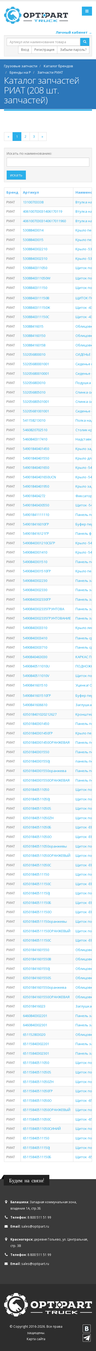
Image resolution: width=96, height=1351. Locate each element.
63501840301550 (36, 752)
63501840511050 (36, 789)
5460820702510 (35, 429)
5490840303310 (35, 627)
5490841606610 (35, 704)
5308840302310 (35, 258)
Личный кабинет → (74, 32)
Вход (25, 49)
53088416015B (34, 345)
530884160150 (34, 335)
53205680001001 (36, 364)
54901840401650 (36, 467)
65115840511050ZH (38, 1081)
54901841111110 (36, 514)
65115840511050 (36, 1062)
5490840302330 (35, 589)
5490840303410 (35, 638)
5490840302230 (35, 580)
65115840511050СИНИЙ (42, 1128)
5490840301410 (35, 552)
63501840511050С (37, 865)
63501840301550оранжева (44, 770)
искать (16, 174)
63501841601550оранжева (44, 987)
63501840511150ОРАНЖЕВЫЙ (46, 931)
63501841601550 (36, 949)
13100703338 (33, 202)
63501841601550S (37, 977)
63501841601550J (36, 968)
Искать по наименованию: (29, 153)
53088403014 (33, 230)
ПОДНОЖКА (85, 666)
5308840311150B (36, 298)
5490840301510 (35, 561)
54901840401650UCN (39, 477)
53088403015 (33, 239)
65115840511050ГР (38, 1091)
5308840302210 (35, 249)
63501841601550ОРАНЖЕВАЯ (46, 997)
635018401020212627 (40, 714)
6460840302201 (35, 1015)
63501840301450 (36, 723)
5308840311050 (35, 267)
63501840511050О (37, 836)
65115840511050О (37, 1100)
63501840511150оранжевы (45, 921)
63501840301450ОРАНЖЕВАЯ (46, 742)
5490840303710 (35, 647)
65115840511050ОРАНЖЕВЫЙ (46, 1109)
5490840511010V (36, 675)
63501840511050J (36, 799)
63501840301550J (36, 761)
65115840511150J (36, 1147)
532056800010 (34, 354)
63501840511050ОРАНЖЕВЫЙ (46, 855)
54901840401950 (36, 486)
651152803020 (34, 1034)
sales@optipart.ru (35, 1226)
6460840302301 (35, 1025)
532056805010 (34, 392)
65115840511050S (37, 1072)
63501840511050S (37, 808)
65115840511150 (36, 1138)
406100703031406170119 (42, 211)
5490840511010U (36, 666)
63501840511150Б (37, 902)
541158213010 (34, 420)
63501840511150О (37, 911)
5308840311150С (36, 316)
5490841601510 (35, 685)
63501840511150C (37, 883)
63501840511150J (36, 893)
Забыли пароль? (73, 49)
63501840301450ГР (38, 733)
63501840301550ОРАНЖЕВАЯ (46, 780)
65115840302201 (36, 1043)
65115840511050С (37, 1119)
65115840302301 (36, 1053)
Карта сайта (36, 1339)
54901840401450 (36, 448)
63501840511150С (37, 940)
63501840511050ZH (38, 817)
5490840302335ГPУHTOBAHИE (47, 618)
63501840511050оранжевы (45, 846)
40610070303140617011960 (44, 221)
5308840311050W (36, 278)
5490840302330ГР (37, 599)
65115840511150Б (37, 1156)
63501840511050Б (37, 827)
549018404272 (34, 495)
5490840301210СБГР (39, 543)
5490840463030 (35, 656)
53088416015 (33, 326)
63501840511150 (36, 874)
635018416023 (34, 1006)
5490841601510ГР (37, 695)
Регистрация (44, 49)
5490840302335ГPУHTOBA (43, 609)
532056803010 (34, 382)
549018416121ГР (36, 533)
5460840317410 (35, 439)
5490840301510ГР (37, 571)
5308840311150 (35, 287)
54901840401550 (36, 458)
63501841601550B (37, 959)
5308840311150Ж (36, 307)
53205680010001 (36, 373)
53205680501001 (36, 401)
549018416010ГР (36, 524)
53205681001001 (36, 411)
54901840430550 (36, 505)
